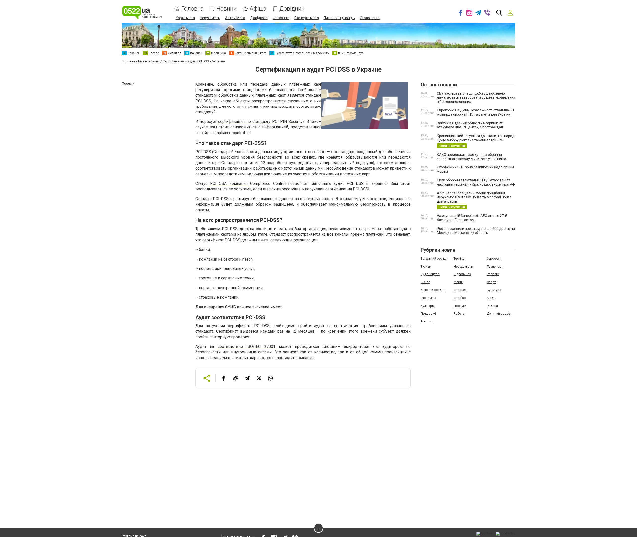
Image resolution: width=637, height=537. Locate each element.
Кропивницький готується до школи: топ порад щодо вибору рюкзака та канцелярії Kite (475, 138)
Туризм (426, 266)
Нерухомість (210, 18)
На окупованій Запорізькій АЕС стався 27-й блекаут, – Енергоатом (472, 218)
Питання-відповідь (339, 18)
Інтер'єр (460, 298)
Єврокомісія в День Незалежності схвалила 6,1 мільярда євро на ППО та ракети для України (475, 112)
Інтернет (460, 290)
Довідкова (259, 18)
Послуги (460, 306)
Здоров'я (494, 258)
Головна (192, 8)
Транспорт (495, 266)
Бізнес (425, 282)
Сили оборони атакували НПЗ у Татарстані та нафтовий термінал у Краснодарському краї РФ (476, 182)
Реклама (427, 321)
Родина (492, 306)
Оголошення (370, 18)
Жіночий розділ (432, 290)
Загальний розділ (434, 258)
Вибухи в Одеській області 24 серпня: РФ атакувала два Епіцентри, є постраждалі (470, 125)
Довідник (291, 8)
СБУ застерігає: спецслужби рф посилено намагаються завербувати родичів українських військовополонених (476, 97)
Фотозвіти (281, 18)
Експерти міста (306, 18)
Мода (491, 298)
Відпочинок (462, 274)
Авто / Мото (235, 18)
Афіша (258, 8)
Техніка (459, 258)
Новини (226, 8)
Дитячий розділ (499, 313)
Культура (494, 290)
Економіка (428, 298)
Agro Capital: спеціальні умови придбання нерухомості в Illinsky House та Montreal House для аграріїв (474, 197)
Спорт (491, 282)
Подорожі (428, 313)
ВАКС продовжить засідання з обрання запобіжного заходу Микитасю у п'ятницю (471, 157)
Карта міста (185, 18)
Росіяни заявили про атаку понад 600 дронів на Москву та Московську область (476, 231)
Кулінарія (428, 306)
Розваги (493, 274)
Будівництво (430, 274)
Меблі (458, 282)
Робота (459, 313)
